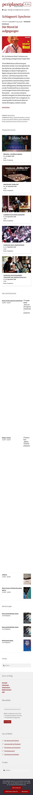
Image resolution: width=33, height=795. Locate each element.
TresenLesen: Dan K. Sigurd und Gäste (13, 245)
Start (5, 10)
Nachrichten (11, 115)
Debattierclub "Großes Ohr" (11, 184)
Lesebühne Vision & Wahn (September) (14, 214)
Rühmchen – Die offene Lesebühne (12, 154)
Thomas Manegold (19, 21)
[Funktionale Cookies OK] (31, 787)
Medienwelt (26, 119)
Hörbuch (16, 119)
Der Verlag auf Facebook (11, 740)
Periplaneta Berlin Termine (13, 715)
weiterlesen (6, 107)
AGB (3, 692)
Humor (21, 119)
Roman (15, 121)
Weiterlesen (25, 791)
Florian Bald (9, 119)
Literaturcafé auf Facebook (12, 744)
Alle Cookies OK (16, 788)
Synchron (24, 121)
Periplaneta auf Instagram (12, 747)
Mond (3, 121)
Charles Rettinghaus (19, 117)
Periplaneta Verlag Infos (12, 717)
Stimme (19, 121)
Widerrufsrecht (6, 690)
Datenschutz (6, 687)
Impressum (5, 685)
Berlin (11, 117)
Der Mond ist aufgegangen (10, 29)
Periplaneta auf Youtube (11, 754)
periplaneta (9, 121)
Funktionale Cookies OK (11, 791)
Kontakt (4, 683)
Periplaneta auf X (9, 751)
